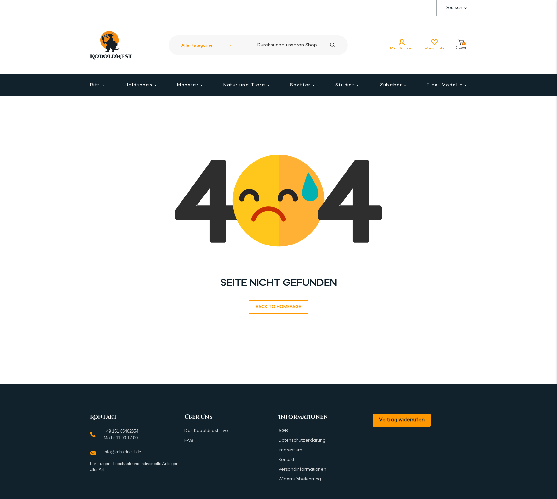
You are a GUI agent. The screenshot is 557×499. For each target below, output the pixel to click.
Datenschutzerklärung (302, 440)
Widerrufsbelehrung (299, 479)
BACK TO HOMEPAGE (278, 307)
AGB (283, 431)
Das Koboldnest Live (206, 431)
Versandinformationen (302, 469)
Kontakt (286, 460)
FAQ (188, 440)
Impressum (290, 450)
